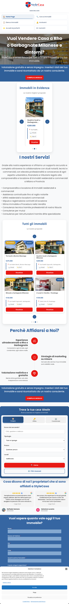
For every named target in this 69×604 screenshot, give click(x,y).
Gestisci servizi (7, 582)
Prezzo (6, 445)
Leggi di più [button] (17, 504)
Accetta (34, 587)
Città (10, 550)
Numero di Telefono (14, 536)
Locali (6, 455)
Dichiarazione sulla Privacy (38, 601)
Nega (34, 592)
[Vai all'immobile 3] (36, 148)
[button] (66, 569)
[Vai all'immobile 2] (34, 148)
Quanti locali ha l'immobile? (17, 558)
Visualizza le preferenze (34, 597)
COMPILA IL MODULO (34, 78)
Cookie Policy (26, 601)
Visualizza (19, 273)
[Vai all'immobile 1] (32, 148)
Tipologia (7, 436)
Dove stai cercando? (11, 427)
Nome (10, 528)
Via (9, 543)
